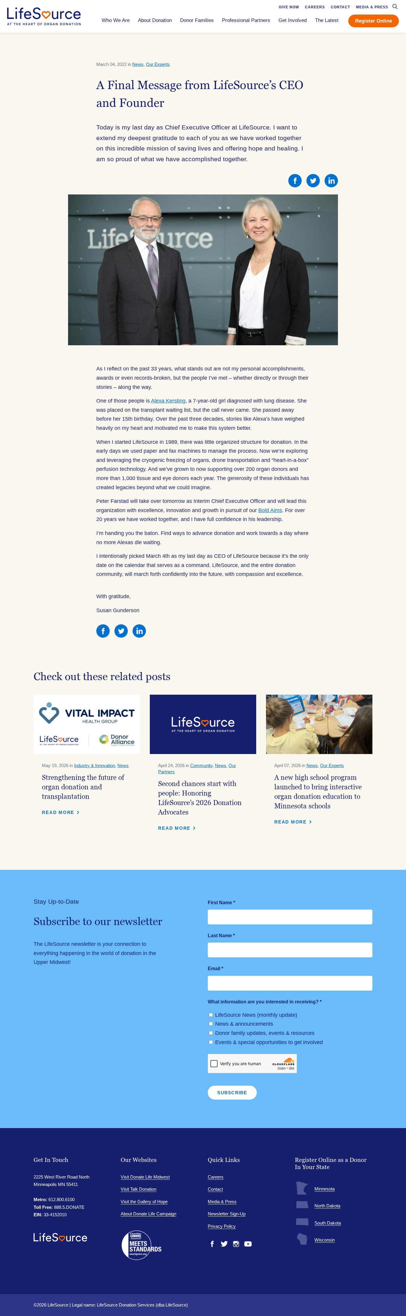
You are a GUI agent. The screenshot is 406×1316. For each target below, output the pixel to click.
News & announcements (244, 1024)
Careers (216, 1176)
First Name (221, 902)
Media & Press (222, 1201)
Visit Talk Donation (138, 1189)
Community (201, 765)
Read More (58, 812)
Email (215, 968)
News (138, 64)
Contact (215, 1189)
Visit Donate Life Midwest (145, 1176)
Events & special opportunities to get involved (269, 1042)
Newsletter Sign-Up (227, 1213)
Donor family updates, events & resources (264, 1033)
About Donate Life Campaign (148, 1213)
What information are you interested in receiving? (265, 1001)
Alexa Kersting (168, 401)
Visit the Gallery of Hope (144, 1201)
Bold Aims (270, 510)
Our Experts (158, 64)
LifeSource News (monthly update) (256, 1015)
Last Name (221, 935)
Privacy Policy (222, 1226)
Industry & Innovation (94, 765)
